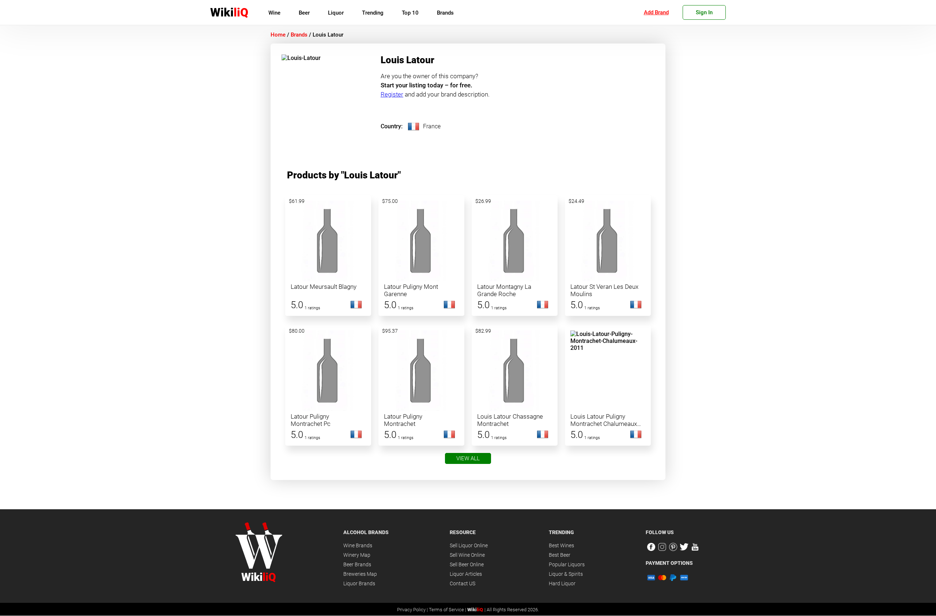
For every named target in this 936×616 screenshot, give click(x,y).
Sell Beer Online (467, 564)
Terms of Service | (448, 609)
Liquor (336, 13)
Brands (445, 13)
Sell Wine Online (467, 555)
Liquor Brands (359, 583)
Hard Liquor (562, 583)
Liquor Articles (466, 574)
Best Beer (559, 555)
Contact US (462, 583)
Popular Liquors (567, 564)
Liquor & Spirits (566, 574)
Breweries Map (360, 574)
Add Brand (656, 12)
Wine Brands (357, 545)
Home (278, 34)
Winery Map (356, 555)
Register (392, 94)
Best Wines (561, 545)
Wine (274, 13)
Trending (373, 13)
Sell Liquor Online (469, 545)
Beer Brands (357, 564)
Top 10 (410, 13)
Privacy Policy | (413, 609)
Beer (304, 13)
